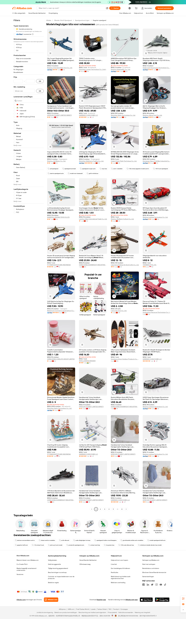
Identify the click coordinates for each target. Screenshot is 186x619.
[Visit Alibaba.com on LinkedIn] (148, 584)
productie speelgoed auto (76, 545)
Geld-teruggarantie (54, 564)
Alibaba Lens (21, 599)
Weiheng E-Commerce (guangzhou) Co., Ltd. (61, 310)
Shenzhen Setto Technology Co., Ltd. (123, 115)
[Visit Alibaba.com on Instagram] (156, 584)
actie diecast (65, 540)
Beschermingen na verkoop (57, 572)
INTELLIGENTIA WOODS (87, 361)
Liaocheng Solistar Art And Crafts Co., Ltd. (125, 265)
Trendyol (116, 609)
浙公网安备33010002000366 (128, 616)
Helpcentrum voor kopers (119, 560)
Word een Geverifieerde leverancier (154, 572)
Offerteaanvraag (84, 564)
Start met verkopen (148, 564)
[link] (183, 598)
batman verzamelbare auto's (26, 540)
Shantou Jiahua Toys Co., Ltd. (152, 115)
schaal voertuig (95, 545)
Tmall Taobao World (82, 609)
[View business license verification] (112, 616)
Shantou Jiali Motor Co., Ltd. (56, 161)
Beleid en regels (53, 582)
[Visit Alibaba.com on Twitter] (152, 584)
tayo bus (104, 168)
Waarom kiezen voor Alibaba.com (28, 560)
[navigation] (29, 265)
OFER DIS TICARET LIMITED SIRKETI (59, 115)
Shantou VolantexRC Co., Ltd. (120, 69)
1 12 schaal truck (39, 545)
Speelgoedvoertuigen (82, 20)
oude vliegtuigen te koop (82, 540)
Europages (124, 609)
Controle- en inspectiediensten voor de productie (61, 577)
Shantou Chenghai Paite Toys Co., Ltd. (59, 68)
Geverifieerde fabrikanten (88, 560)
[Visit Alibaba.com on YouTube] (161, 584)
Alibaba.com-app (131, 599)
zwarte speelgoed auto (57, 173)
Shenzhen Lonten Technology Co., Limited (93, 69)
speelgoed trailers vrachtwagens (106, 540)
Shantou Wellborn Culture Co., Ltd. (122, 219)
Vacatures (20, 574)
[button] (107, 8)
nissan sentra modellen (48, 540)
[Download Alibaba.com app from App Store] (146, 599)
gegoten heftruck (22, 545)
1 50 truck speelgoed (161, 168)
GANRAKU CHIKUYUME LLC (88, 115)
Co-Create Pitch (22, 564)
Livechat (114, 564)
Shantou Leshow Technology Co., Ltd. (155, 217)
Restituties (114, 572)
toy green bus (110, 545)
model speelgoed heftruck (157, 540)
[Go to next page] (126, 509)
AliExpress (62, 609)
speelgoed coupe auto (89, 168)
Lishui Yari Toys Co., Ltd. (119, 310)
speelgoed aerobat (70, 168)
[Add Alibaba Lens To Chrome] (51, 599)
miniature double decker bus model (151, 545)
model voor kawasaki (76, 173)
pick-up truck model (56, 545)
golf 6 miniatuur (93, 173)
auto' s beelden (117, 168)
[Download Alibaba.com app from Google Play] (162, 599)
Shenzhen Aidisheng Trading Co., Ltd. (91, 161)
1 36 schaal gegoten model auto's (139, 168)
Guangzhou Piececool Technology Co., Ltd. (157, 312)
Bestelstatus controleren (150, 568)
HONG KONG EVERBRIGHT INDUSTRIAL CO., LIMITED (93, 265)
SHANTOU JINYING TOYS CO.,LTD (58, 217)
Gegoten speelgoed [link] (99, 20)
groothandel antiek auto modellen (133, 540)
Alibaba (48, 20)
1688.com (71, 609)
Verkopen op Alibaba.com (150, 560)
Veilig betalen (52, 560)
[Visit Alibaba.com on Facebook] (143, 584)
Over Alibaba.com (23, 555)
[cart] (136, 8)
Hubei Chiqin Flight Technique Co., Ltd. (124, 161)
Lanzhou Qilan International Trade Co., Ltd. (93, 219)
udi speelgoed (54, 168)
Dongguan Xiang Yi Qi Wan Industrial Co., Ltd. (157, 161)
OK (40, 81)
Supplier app (101, 599)
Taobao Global (102, 609)
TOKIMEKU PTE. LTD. (149, 265)
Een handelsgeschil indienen (120, 568)
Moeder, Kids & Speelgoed (63, 20)
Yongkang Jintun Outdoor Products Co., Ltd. (125, 359)
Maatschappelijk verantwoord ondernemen (26, 569)
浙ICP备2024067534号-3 (148, 616)
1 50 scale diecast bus (127, 545)
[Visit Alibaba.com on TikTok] (165, 584)
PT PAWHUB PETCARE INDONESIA (59, 265)
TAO (109, 609)
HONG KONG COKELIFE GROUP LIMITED (61, 359)
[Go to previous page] (92, 509)
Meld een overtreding (118, 582)
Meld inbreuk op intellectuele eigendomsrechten (120, 577)
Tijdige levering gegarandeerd (58, 568)
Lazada (93, 609)
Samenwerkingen (148, 576)
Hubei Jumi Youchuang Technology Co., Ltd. (157, 68)
